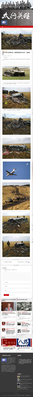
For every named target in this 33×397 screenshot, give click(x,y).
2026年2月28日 (4, 315)
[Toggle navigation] (2, 27)
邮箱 (6, 286)
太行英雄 (8, 55)
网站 (5, 290)
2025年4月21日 (24, 332)
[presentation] (29, 337)
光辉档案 (23, 322)
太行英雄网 (18, 395)
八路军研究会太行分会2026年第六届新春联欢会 (10, 322)
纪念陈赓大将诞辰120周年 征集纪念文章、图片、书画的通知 (9, 349)
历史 (24, 322)
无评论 (11, 55)
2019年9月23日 (4, 55)
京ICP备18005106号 (28, 395)
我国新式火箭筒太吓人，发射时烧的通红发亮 (24, 262)
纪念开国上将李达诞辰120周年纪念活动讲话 (26, 331)
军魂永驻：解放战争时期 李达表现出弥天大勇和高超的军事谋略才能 (24, 314)
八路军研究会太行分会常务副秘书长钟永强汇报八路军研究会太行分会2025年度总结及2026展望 (10, 332)
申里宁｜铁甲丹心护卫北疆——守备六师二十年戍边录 (26, 387)
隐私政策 (22, 395)
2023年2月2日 (5, 350)
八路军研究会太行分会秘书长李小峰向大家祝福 (10, 324)
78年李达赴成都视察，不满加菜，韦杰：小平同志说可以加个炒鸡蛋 (26, 324)
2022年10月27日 (19, 350)
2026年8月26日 (23, 385)
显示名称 (6, 282)
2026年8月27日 (23, 381)
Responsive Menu (31, 9)
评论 (6, 271)
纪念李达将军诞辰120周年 (25, 329)
